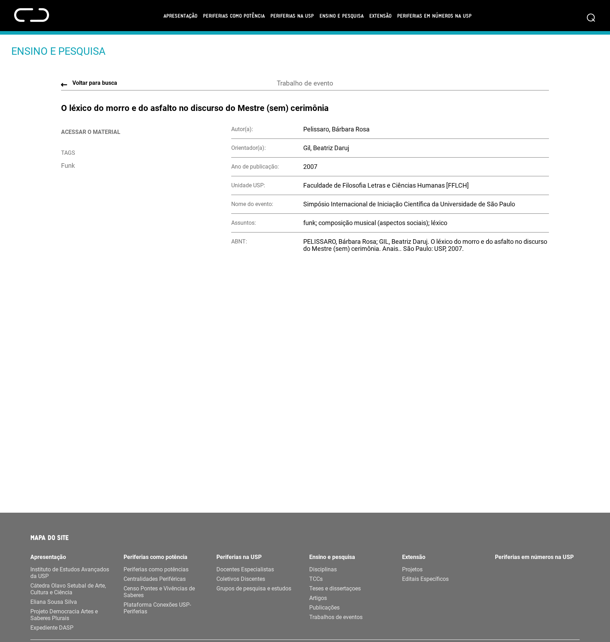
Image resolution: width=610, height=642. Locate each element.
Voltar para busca (94, 82)
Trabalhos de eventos (336, 617)
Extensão (380, 15)
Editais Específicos (425, 579)
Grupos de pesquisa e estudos (253, 588)
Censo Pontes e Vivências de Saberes (159, 592)
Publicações (324, 607)
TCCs (316, 579)
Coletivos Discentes (240, 579)
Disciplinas (323, 569)
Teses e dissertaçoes (335, 588)
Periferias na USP (292, 15)
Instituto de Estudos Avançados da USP (69, 572)
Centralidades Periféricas (155, 579)
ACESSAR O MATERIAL (90, 132)
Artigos (318, 598)
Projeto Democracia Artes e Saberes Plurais (64, 615)
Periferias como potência (234, 15)
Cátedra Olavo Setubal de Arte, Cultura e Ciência (68, 589)
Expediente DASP (51, 627)
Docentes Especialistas (245, 569)
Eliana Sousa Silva (53, 602)
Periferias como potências (156, 569)
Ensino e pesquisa (341, 15)
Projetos (412, 569)
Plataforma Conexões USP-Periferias (157, 608)
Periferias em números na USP (434, 15)
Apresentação (180, 15)
